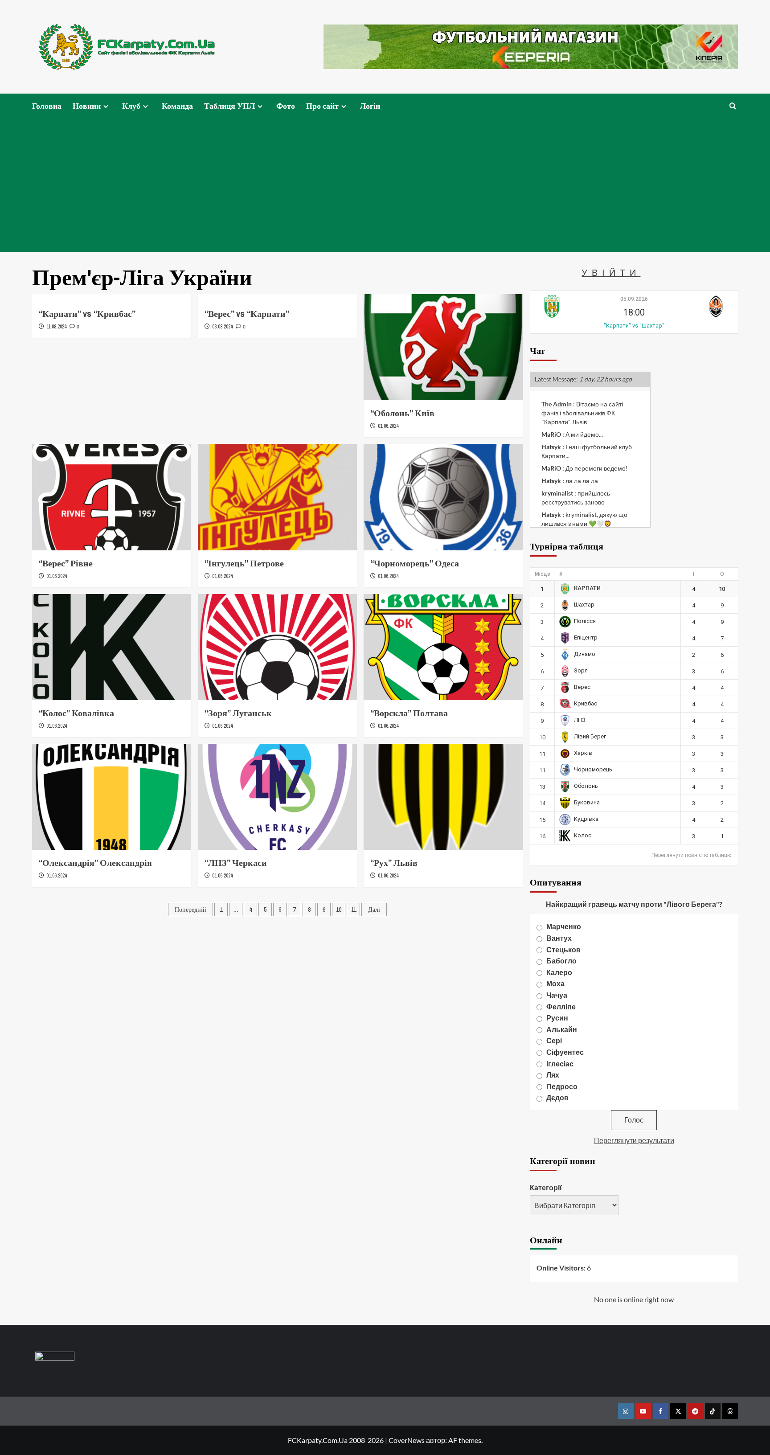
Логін (370, 105)
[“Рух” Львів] (443, 797)
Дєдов (557, 1097)
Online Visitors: (562, 1267)
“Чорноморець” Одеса (414, 563)
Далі (374, 910)
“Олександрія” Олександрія (95, 863)
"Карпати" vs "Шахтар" (634, 325)
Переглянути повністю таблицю (691, 855)
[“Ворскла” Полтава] (443, 647)
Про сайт (322, 105)
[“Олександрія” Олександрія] (111, 797)
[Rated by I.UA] (54, 1357)
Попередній (190, 910)
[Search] (732, 106)
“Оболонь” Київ (402, 413)
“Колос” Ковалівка (76, 713)
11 (353, 910)
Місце (542, 574)
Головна (46, 105)
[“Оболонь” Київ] (443, 347)
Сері (554, 1040)
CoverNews (407, 1440)
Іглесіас (559, 1063)
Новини (87, 105)
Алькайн (561, 1029)
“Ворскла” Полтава (409, 713)
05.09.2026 (634, 299)
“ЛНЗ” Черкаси (236, 863)
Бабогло (561, 960)
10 (338, 910)
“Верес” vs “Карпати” (247, 313)
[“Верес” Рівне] (111, 497)
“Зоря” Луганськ (238, 713)
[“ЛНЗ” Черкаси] (277, 797)
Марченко (563, 926)
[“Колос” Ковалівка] (111, 647)
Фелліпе (561, 1006)
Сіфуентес (565, 1052)
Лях (552, 1074)
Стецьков (563, 949)
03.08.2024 (222, 326)
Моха (555, 983)
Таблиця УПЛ (229, 105)
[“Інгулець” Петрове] (277, 497)
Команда (177, 105)
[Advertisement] (385, 185)
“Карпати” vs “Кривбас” (87, 313)
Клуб (131, 105)
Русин (557, 1017)
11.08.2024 (56, 326)
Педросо (562, 1086)
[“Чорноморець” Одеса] (443, 497)
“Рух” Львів (394, 863)
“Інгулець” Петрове (244, 563)
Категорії (546, 1187)
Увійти (611, 272)
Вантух (559, 938)
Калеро (559, 972)
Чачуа (556, 995)
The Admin (556, 404)
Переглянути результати (634, 1140)
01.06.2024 (388, 426)
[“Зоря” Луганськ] (277, 647)
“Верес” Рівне (66, 563)
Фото (285, 105)
